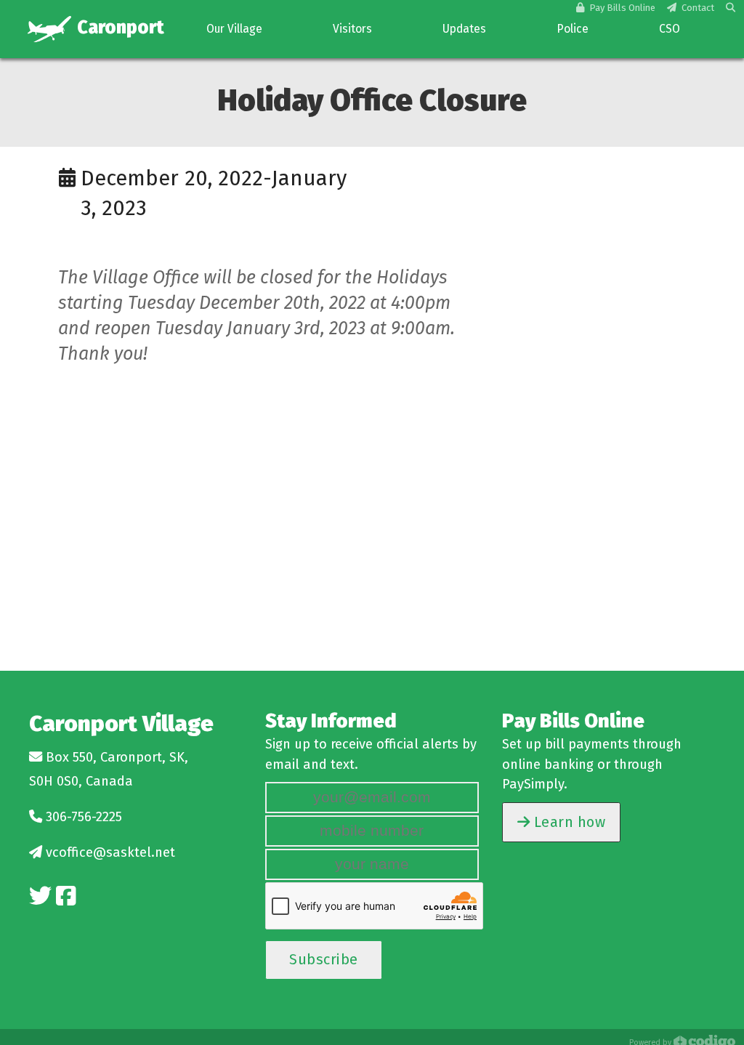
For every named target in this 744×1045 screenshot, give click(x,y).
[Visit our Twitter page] (40, 896)
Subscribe (323, 959)
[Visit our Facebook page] (66, 896)
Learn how (567, 822)
